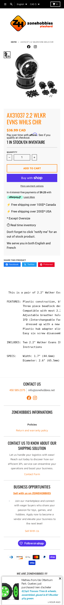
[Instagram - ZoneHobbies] (35, 46)
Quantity (12, 152)
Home (14, 42)
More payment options (32, 186)
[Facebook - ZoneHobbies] (28, 46)
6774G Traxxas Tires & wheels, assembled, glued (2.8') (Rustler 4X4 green (40, 595)
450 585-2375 (17, 390)
